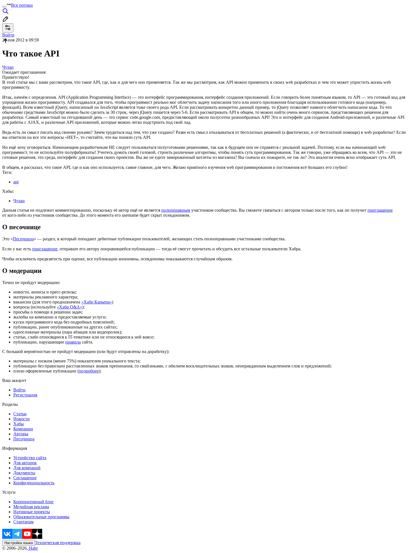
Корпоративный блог (33, 501)
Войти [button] (8, 35)
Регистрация (25, 394)
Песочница (23, 238)
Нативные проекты (31, 511)
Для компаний (27, 467)
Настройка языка (18, 543)
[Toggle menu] (4, 7)
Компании (23, 428)
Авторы (20, 433)
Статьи (20, 413)
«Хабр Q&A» (69, 307)
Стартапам (23, 521)
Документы (24, 472)
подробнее (89, 371)
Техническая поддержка (57, 542)
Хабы (18, 423)
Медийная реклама (31, 506)
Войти (19, 389)
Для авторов (25, 462)
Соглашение (25, 477)
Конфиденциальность (33, 482)
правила (73, 342)
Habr (33, 548)
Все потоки (22, 5)
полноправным (175, 210)
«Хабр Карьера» (96, 302)
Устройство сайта (29, 457)
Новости (21, 418)
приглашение (380, 210)
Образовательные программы (41, 516)
